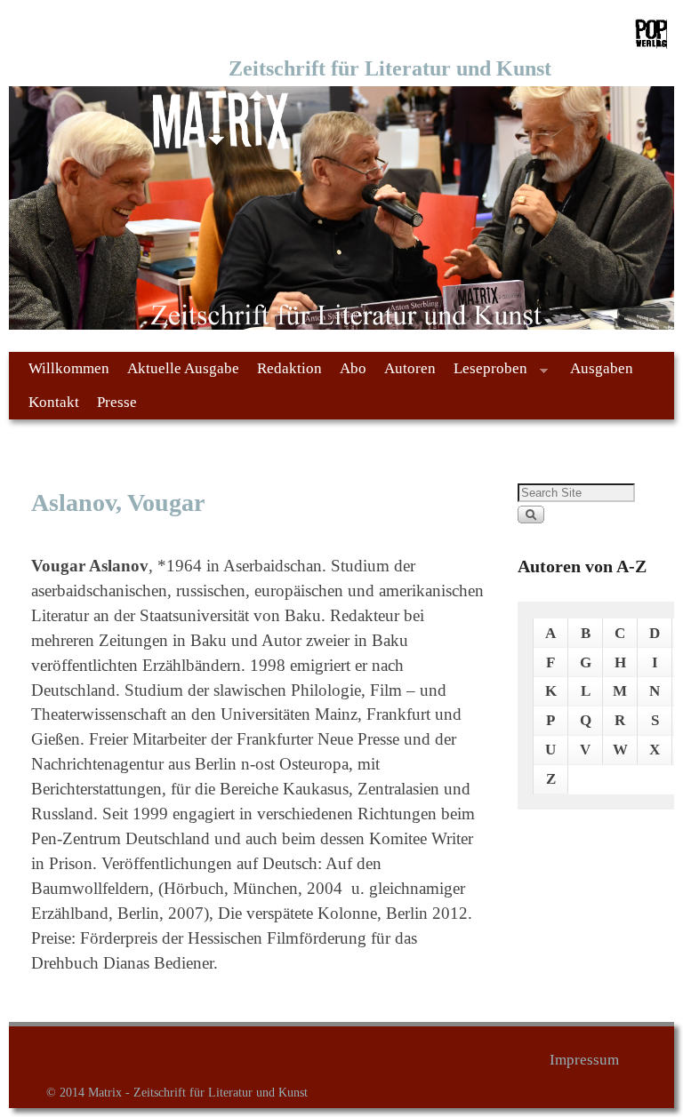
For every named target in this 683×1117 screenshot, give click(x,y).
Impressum (584, 1059)
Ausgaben (601, 368)
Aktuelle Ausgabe (183, 368)
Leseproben (486, 373)
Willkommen (68, 368)
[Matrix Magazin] (341, 207)
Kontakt (53, 402)
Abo (353, 368)
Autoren (410, 368)
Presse (117, 402)
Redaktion (289, 368)
